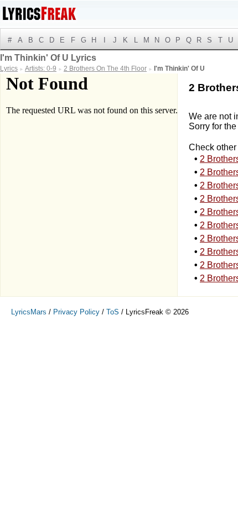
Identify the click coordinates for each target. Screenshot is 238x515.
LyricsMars (28, 312)
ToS (112, 312)
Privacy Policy (76, 312)
